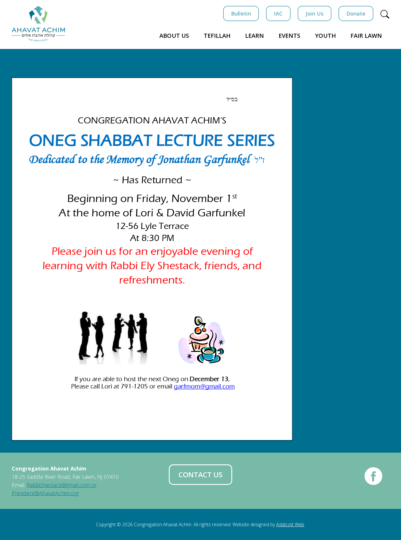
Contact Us (200, 474)
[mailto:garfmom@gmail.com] (204, 386)
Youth (325, 36)
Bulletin (241, 13)
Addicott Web (290, 524)
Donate (355, 13)
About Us (174, 36)
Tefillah (217, 36)
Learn (254, 36)
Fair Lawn (366, 36)
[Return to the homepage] (38, 23)
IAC (278, 13)
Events (289, 36)
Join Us (315, 13)
